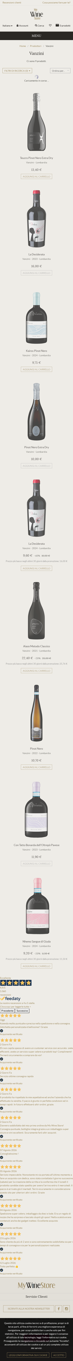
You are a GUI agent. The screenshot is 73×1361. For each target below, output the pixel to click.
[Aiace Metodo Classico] (36, 610)
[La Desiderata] (36, 218)
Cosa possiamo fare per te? (56, 2)
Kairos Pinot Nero (36, 350)
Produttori (35, 46)
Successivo (22, 1010)
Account (23, 25)
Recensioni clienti (12, 2)
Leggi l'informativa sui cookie (28, 1355)
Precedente (7, 1010)
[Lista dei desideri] (50, 25)
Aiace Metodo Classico (36, 646)
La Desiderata (37, 254)
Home (23, 46)
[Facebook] (58, 1308)
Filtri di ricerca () (16, 70)
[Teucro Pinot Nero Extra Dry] (36, 122)
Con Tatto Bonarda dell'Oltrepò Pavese (36, 845)
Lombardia (41, 162)
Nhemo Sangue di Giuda (37, 941)
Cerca (41, 25)
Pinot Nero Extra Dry (36, 447)
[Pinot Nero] (36, 713)
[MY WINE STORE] (36, 14)
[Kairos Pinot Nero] (36, 315)
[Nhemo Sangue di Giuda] (36, 906)
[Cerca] (36, 25)
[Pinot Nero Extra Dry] (36, 411)
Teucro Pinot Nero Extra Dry (36, 157)
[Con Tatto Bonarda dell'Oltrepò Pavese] (36, 809)
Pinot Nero (36, 748)
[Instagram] (66, 1308)
